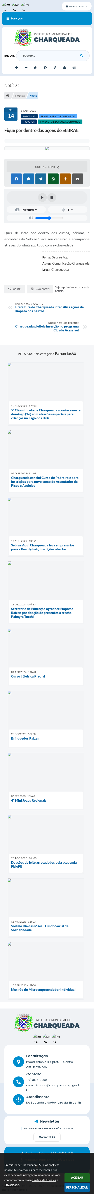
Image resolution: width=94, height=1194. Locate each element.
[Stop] (51, 197)
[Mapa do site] (64, 67)
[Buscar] (81, 56)
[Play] (42, 197)
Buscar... (10, 56)
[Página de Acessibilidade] (74, 67)
